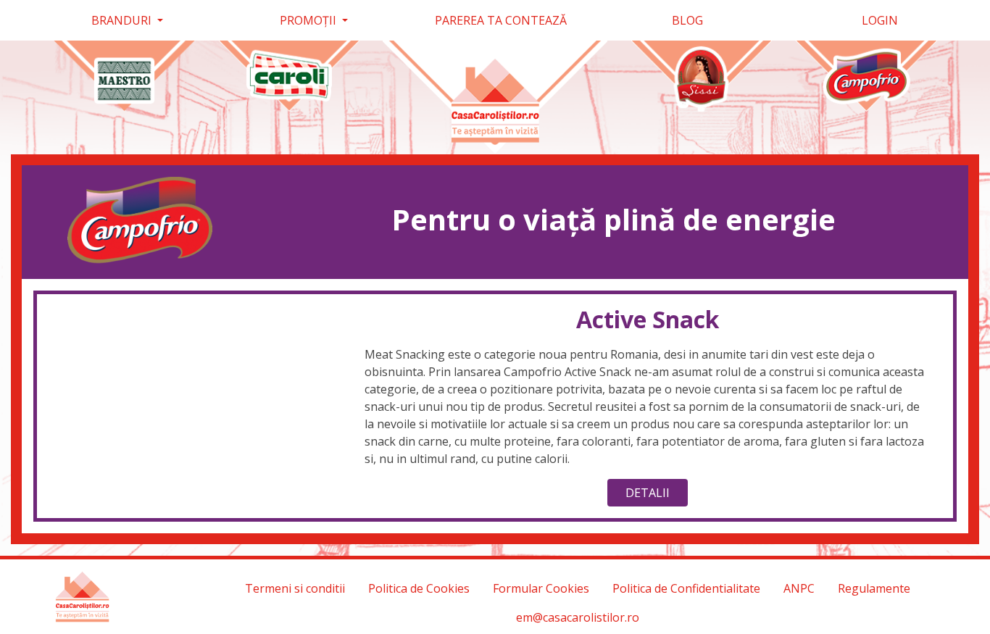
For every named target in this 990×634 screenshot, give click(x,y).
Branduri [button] (122, 20)
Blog (687, 20)
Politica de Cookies (419, 588)
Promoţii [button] (309, 20)
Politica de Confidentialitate (686, 588)
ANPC (799, 588)
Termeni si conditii (295, 588)
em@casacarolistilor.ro (577, 617)
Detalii (647, 493)
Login (878, 20)
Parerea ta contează (501, 20)
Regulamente (874, 588)
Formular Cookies (541, 588)
